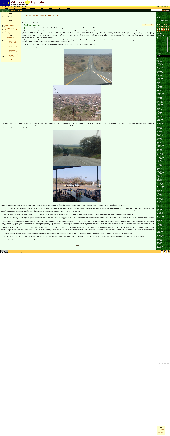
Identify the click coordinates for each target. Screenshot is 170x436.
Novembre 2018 (160, 142)
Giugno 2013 (159, 223)
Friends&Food (160, 384)
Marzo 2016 (159, 180)
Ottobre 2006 (160, 332)
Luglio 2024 (159, 74)
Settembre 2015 (160, 188)
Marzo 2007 (159, 325)
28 (168, 29)
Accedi (158, 410)
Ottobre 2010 (160, 266)
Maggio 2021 (159, 112)
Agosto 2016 (159, 173)
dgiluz (158, 371)
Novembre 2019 (160, 134)
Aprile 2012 (159, 242)
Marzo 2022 (159, 100)
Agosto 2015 (159, 190)
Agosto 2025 (159, 68)
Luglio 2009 (159, 287)
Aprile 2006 (159, 340)
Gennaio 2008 (160, 311)
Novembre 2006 (160, 331)
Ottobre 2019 (160, 135)
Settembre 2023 (160, 81)
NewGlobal (151, 24)
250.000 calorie (160, 357)
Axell (158, 370)
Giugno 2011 (159, 255)
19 (164, 28)
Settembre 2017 (160, 157)
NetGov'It (159, 392)
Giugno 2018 (159, 146)
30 (159, 31)
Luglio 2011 (159, 254)
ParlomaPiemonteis (161, 395)
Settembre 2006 (160, 333)
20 (166, 28)
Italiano (157, 6)
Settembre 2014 (160, 203)
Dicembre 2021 (160, 104)
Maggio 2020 (159, 128)
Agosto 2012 (159, 236)
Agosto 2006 (159, 335)
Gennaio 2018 (160, 153)
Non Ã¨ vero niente (161, 345)
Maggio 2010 (159, 273)
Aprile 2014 (159, 209)
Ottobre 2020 (160, 121)
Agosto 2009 (159, 285)
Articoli (158, 420)
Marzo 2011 (159, 259)
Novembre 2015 (160, 186)
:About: (158, 17)
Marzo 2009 (159, 292)
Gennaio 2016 (160, 183)
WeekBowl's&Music (161, 406)
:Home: (158, 15)
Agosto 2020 (159, 124)
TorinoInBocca (160, 403)
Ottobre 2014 (160, 202)
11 (162, 26)
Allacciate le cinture (161, 368)
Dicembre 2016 (160, 168)
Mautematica (159, 390)
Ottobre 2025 (160, 67)
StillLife (158, 400)
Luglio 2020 (159, 126)
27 (166, 29)
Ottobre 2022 (160, 91)
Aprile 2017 (159, 162)
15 (157, 28)
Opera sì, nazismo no (10, 25)
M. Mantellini (159, 374)
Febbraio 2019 (160, 141)
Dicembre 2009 (160, 280)
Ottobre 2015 (160, 187)
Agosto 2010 (159, 269)
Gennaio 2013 (160, 229)
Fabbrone (159, 346)
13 (166, 26)
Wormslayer (8, 33)
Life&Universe (160, 388)
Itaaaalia (158, 386)
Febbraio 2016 (160, 182)
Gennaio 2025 (160, 72)
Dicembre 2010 (160, 264)
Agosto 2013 (159, 220)
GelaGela (159, 360)
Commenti (159, 421)
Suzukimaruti (159, 376)
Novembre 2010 (160, 265)
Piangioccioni (159, 396)
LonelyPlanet (145, 24)
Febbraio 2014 (160, 212)
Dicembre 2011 (160, 247)
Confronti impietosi (32, 25)
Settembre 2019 (160, 136)
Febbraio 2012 (160, 244)
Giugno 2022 (159, 97)
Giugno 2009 (159, 288)
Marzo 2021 (159, 115)
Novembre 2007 (160, 314)
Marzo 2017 (159, 164)
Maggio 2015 (159, 194)
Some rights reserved (13, 252)
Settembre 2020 (160, 123)
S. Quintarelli (159, 375)
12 (164, 26)
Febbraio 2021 (160, 116)
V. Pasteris (159, 378)
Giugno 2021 (159, 111)
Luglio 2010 (159, 270)
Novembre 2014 (160, 201)
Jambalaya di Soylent (161, 347)
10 (161, 26)
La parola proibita (9, 26)
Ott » (161, 33)
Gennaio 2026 (160, 64)
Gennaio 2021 (160, 117)
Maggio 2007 (159, 322)
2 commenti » (27, 241)
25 (162, 29)
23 (159, 29)
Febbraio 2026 (160, 63)
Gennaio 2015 (160, 198)
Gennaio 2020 (160, 132)
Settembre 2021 (160, 106)
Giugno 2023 (159, 85)
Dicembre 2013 (160, 214)
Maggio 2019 (159, 139)
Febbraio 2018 (160, 152)
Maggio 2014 (159, 208)
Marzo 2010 (159, 276)
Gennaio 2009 (160, 295)
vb (2, 42)
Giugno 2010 (159, 272)
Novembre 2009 (160, 281)
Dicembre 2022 (160, 89)
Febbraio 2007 (160, 326)
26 (164, 29)
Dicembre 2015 (160, 184)
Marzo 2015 (159, 195)
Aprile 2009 (159, 291)
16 (159, 28)
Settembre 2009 (160, 284)
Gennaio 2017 (160, 167)
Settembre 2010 (160, 268)
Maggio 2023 (159, 86)
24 (161, 29)
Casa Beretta (160, 353)
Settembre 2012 (160, 235)
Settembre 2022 (160, 93)
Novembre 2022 (160, 90)
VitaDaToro (159, 404)
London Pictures (160, 354)
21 (168, 28)
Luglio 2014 (159, 205)
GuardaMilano (160, 385)
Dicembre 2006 (160, 329)
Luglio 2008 (159, 303)
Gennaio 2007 (160, 328)
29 (157, 31)
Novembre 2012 (160, 232)
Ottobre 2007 (160, 316)
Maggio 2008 (159, 306)
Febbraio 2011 (160, 261)
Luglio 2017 (159, 160)
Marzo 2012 (159, 243)
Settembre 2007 (160, 317)
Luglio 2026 (159, 60)
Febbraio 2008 (160, 310)
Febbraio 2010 (160, 277)
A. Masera (159, 367)
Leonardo (159, 372)
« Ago (158, 33)
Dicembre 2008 (160, 296)
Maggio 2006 (159, 339)
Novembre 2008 (160, 298)
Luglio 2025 (159, 70)
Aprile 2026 (159, 61)
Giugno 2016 (159, 176)
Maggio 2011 (159, 257)
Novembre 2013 (160, 216)
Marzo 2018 (159, 150)
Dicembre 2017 (160, 154)
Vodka (158, 351)
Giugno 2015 (159, 193)
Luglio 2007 (159, 320)
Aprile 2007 (159, 324)
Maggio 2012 (159, 240)
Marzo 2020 (159, 131)
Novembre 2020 (160, 120)
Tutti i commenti (15, 59)
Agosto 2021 (159, 108)
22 (157, 29)
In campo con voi (9, 28)
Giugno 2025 (159, 71)
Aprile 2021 (159, 113)
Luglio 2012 (159, 238)
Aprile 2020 (159, 130)
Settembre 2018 (160, 145)
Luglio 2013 (159, 221)
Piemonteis (166, 6)
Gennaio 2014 (160, 213)
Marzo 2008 (159, 309)
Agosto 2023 (159, 82)
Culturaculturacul (160, 382)
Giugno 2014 (159, 206)
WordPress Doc (160, 415)
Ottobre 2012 (160, 233)
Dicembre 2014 (160, 199)
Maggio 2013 (159, 224)
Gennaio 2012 (160, 246)
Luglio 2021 (159, 109)
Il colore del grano (161, 358)
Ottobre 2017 (160, 156)
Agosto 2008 (159, 302)
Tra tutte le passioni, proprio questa (13, 43)
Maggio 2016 (159, 178)
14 (168, 26)
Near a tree (16, 10)
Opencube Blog (160, 350)
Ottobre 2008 (160, 299)
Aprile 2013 (159, 225)
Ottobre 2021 (160, 105)
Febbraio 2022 (160, 101)
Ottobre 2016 (160, 171)
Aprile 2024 (159, 75)
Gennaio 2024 (160, 76)
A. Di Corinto (159, 365)
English (161, 6)
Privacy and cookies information (33, 251)
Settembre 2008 (160, 300)
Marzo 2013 (159, 227)
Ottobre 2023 (160, 79)
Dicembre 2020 (160, 119)
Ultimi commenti (8, 37)
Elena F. (158, 356)
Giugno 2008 (159, 305)
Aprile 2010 (159, 274)
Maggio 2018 (159, 147)
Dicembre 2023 (160, 78)
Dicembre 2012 (160, 231)
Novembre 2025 (160, 65)
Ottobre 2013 (160, 217)
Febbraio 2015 (160, 197)
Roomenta (159, 397)
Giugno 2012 (159, 239)
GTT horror (11, 56)
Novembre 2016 (160, 169)
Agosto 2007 (159, 318)
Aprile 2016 (159, 179)
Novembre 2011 (160, 249)
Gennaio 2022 (160, 102)
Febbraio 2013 (160, 228)
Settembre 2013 (160, 219)
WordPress (159, 414)
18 (162, 28)
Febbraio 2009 (160, 294)
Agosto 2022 (159, 94)
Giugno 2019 (159, 138)
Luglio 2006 (159, 336)
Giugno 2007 (159, 321)
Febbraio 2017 (160, 165)
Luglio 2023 (159, 83)
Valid (159, 411)
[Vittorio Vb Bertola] (162, 51)
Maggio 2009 (159, 290)
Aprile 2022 (159, 98)
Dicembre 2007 (160, 313)
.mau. (158, 364)
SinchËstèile (159, 399)
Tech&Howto (159, 401)
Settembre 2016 (160, 172)
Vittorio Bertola (23, 251)
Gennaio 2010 (160, 279)
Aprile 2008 (159, 307)
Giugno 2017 (159, 161)
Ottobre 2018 (160, 143)
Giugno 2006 (159, 337)
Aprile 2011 (159, 258)
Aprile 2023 (159, 87)
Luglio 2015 (159, 191)
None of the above (161, 349)
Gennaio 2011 (160, 262)
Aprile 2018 (159, 149)
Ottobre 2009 (160, 283)
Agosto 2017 (159, 158)
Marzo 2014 (159, 210)
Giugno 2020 (159, 127)
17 (161, 28)
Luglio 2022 (159, 95)
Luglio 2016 (159, 175)
